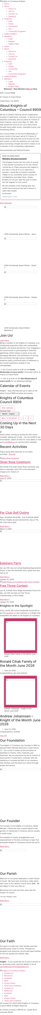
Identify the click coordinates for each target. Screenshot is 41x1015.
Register (11, 41)
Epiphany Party (10, 563)
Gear (6, 981)
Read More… (5, 846)
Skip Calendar (7, 408)
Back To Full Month (9, 418)
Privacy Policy (9, 983)
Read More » (5, 476)
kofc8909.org (9, 442)
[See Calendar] (6, 203)
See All (12, 454)
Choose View (5, 411)
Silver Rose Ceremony (15, 462)
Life (9, 29)
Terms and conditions (12, 986)
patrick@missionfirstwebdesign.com (14, 967)
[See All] (3, 736)
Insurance (12, 16)
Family (11, 24)
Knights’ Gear (13, 44)
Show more (6, 193)
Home (6, 4)
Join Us (11, 11)
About (6, 6)
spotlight (9, 613)
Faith (10, 21)
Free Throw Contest (14, 585)
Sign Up (29, 89)
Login (10, 39)
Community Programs (17, 31)
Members (8, 36)
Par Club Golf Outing (14, 512)
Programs (8, 19)
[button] (1, 432)
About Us (12, 9)
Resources (8, 976)
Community (13, 26)
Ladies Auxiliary (10, 34)
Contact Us (12, 14)
